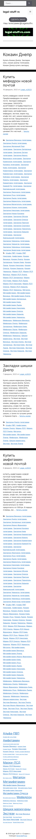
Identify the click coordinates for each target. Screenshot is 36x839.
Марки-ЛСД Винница (16, 626)
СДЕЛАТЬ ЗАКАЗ (18, 19)
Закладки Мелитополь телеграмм (17, 204)
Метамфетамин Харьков (13, 314)
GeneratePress (21, 836)
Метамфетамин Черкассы (14, 317)
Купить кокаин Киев (9, 754)
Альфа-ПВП (10, 253)
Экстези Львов (26, 709)
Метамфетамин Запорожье (14, 299)
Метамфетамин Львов (12, 305)
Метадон (26, 290)
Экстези (16, 339)
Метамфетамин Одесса (13, 311)
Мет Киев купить (7, 778)
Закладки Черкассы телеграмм (16, 241)
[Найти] (29, 3)
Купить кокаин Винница (22, 751)
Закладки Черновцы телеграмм (16, 247)
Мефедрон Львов (10, 330)
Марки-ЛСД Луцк (10, 635)
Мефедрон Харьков (18, 333)
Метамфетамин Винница (13, 651)
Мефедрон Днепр (10, 323)
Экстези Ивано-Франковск (14, 705)
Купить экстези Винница (10, 759)
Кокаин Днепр (17, 259)
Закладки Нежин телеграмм (15, 207)
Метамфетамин (9, 293)
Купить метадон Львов (22, 754)
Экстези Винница (10, 702)
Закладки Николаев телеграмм (16, 210)
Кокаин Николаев (16, 265)
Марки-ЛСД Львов (20, 281)
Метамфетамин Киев (12, 302)
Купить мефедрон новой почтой (17, 81)
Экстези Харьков (17, 351)
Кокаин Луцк (8, 617)
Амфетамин (17, 256)
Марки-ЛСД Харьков (19, 287)
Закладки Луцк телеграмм (14, 195)
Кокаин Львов (20, 617)
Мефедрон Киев (20, 327)
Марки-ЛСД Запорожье (13, 278)
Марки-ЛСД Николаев (12, 284)
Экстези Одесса (26, 820)
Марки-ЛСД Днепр (19, 275)
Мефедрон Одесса (10, 693)
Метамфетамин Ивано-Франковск (17, 657)
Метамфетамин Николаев (14, 308)
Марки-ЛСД (17, 272)
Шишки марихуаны (17, 441)
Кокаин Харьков (17, 268)
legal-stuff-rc (11, 11)
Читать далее (25, 416)
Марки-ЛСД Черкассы (12, 290)
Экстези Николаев (16, 348)
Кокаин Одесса (18, 620)
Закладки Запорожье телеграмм (17, 522)
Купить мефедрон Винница (11, 756)
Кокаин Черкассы (18, 623)
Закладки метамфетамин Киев (11, 744)
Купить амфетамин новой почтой (14, 459)
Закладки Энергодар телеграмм (16, 250)
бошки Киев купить (18, 822)
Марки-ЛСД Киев (20, 632)
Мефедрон (7, 320)
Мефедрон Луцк (9, 690)
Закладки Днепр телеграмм (15, 143)
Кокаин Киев (18, 262)
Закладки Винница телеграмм (18, 140)
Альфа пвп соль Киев (9, 737)
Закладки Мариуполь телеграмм (17, 201)
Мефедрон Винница (21, 320)
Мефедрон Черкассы (11, 336)
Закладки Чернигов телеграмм (16, 244)
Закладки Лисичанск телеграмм (16, 192)
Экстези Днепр (17, 342)
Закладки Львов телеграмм (14, 198)
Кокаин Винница (10, 746)
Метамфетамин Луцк (12, 663)
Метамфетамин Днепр (20, 296)
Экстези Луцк (13, 709)
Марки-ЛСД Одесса (11, 641)
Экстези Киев (19, 345)
